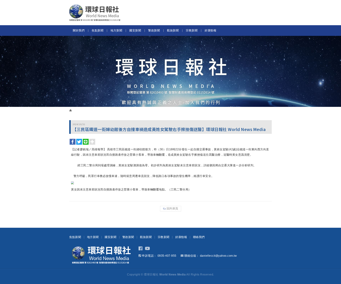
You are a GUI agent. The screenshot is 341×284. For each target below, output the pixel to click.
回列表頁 (172, 208)
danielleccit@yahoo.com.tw (218, 255)
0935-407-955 (167, 255)
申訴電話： (149, 255)
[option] (170, 71)
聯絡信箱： (191, 255)
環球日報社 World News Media (94, 12)
